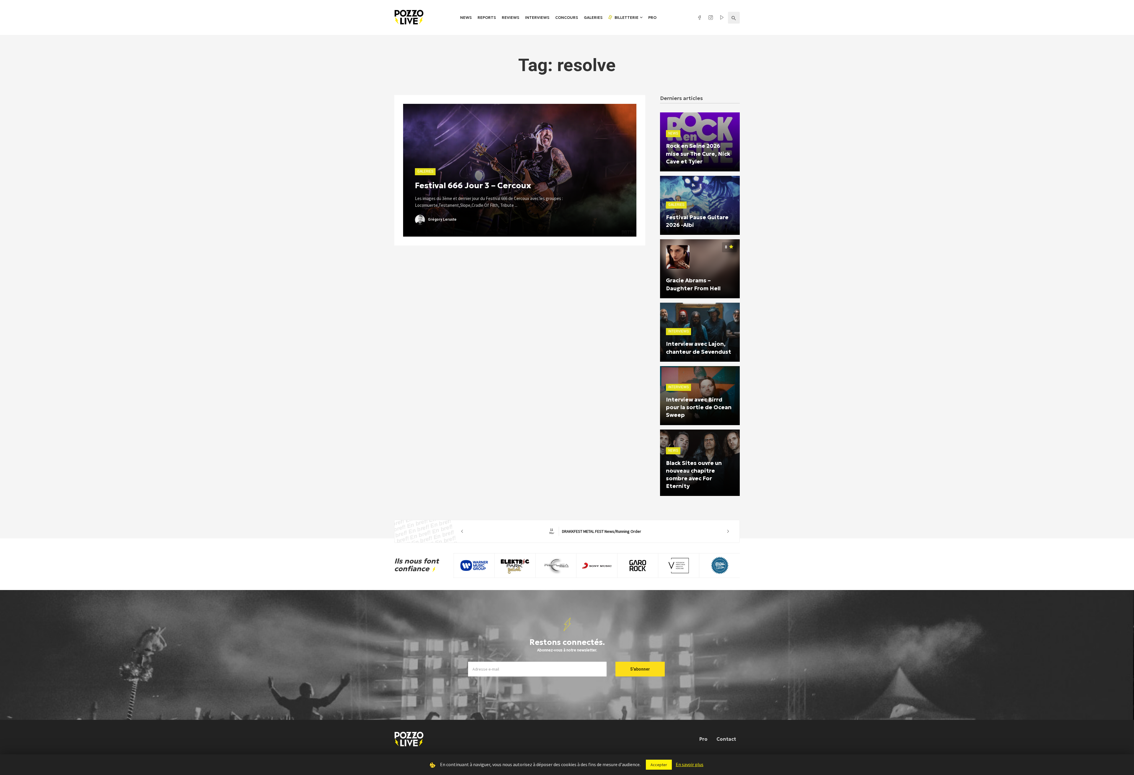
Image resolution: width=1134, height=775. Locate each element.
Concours (566, 17)
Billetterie (626, 17)
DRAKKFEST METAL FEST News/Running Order (581, 531)
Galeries (593, 17)
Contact (726, 739)
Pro (652, 17)
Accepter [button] (659, 764)
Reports (487, 17)
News (466, 17)
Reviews (510, 17)
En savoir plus (689, 764)
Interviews (537, 17)
